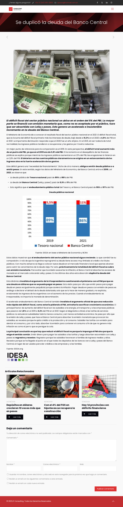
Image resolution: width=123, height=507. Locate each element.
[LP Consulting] (15, 9)
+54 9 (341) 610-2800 (44, 2)
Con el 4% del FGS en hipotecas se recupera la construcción (59, 408)
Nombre (10, 464)
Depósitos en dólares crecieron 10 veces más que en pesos (23, 408)
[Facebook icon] (98, 2)
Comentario (12, 438)
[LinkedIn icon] (107, 2)
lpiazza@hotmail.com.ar (68, 2)
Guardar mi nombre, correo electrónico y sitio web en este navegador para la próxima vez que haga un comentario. (58, 474)
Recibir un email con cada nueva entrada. (27, 483)
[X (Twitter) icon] (103, 2)
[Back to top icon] (114, 501)
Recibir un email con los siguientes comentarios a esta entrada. (36, 479)
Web (82, 464)
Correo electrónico (51, 464)
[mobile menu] (113, 9)
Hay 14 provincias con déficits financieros (95, 406)
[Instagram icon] (112, 2)
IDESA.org (18, 348)
